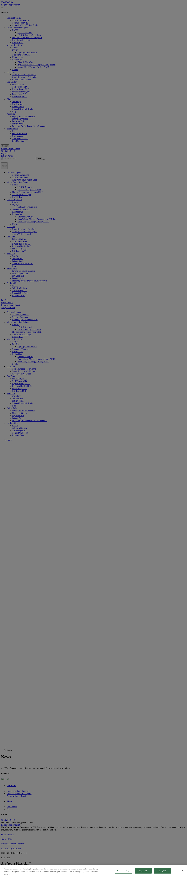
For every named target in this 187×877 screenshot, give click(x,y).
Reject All (143, 871)
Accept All (162, 871)
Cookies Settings (123, 871)
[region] (93, 871)
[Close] (183, 871)
